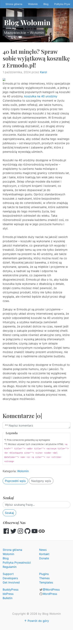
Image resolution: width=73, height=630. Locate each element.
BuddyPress (10, 589)
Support (8, 574)
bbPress (8, 594)
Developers (10, 578)
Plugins (44, 574)
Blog (46, 4)
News (43, 550)
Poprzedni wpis (15, 481)
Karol (43, 72)
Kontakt (44, 554)
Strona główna (13, 4)
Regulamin (9, 567)
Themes (44, 578)
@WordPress (51, 589)
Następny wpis (41, 481)
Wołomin (33, 4)
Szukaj (9, 513)
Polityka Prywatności (17, 562)
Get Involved (11, 582)
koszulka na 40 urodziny (40, 96)
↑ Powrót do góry (36, 621)
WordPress (50, 594)
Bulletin (7, 598)
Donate (44, 558)
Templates (46, 582)
